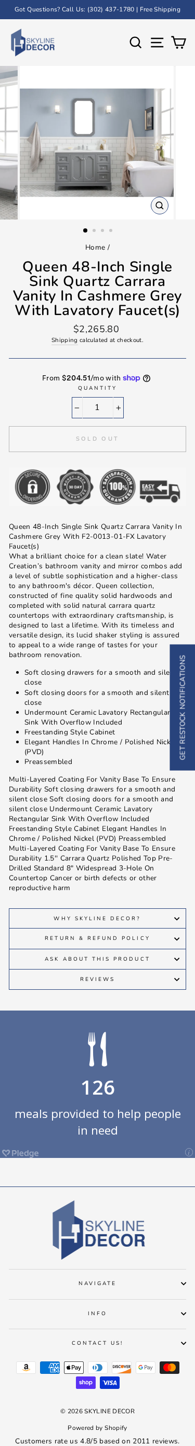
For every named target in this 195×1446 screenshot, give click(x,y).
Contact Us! (98, 1343)
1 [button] (85, 231)
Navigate (97, 1283)
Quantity (97, 388)
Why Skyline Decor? (97, 918)
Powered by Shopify (97, 1428)
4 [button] (111, 231)
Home (95, 247)
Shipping (64, 340)
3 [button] (103, 231)
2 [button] (95, 231)
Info (97, 1313)
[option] (97, 9)
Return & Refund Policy (97, 938)
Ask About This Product (97, 959)
